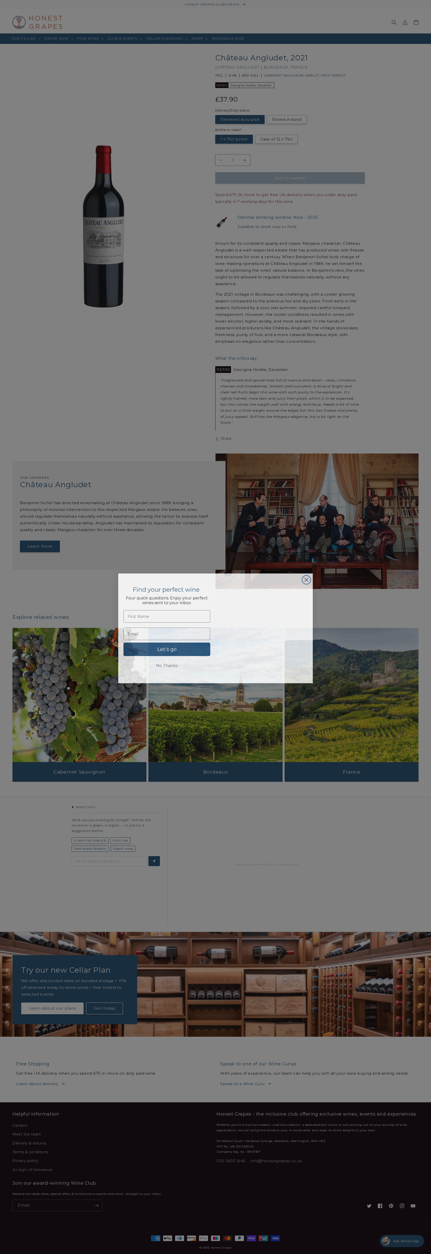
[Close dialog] (306, 578)
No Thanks (167, 664)
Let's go (167, 648)
